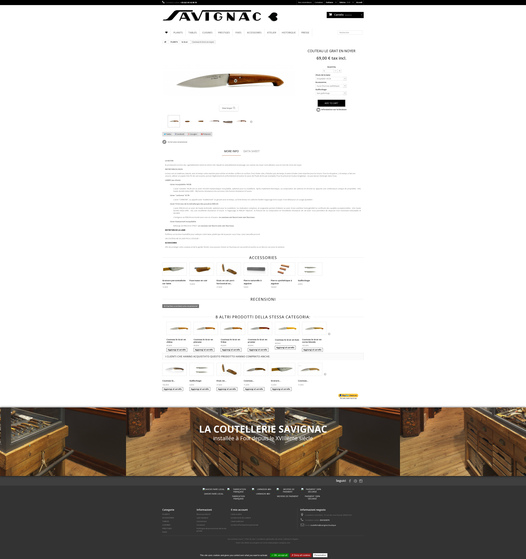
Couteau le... (168, 380)
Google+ (193, 134)
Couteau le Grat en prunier (257, 340)
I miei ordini (236, 514)
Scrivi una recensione (177, 142)
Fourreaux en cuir (198, 280)
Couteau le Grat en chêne (176, 340)
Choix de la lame (323, 75)
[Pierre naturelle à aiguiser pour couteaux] (256, 269)
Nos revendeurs (305, 2)
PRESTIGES (224, 32)
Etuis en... (221, 380)
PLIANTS (178, 32)
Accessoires (321, 82)
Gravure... (276, 380)
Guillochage (321, 89)
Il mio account (239, 509)
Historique (289, 32)
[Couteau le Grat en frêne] (233, 328)
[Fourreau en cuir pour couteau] (201, 269)
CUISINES (207, 32)
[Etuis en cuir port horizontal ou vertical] (229, 369)
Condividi (180, 134)
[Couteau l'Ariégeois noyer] (256, 369)
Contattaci (319, 2)
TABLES (192, 32)
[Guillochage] (310, 269)
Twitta (168, 134)
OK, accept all (280, 555)
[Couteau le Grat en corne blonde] (314, 328)
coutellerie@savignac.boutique (323, 525)
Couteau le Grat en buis (287, 339)
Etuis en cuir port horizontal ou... (225, 282)
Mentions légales (291, 539)
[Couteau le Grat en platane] (206, 328)
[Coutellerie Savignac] (220, 16)
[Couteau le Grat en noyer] (174, 121)
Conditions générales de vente (270, 539)
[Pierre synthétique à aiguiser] (283, 269)
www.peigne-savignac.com (279, 542)
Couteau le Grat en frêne (230, 340)
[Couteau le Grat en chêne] (178, 328)
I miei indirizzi (237, 521)
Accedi (359, 2)
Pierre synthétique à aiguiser (281, 282)
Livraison (201, 525)
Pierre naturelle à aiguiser (252, 282)
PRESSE (305, 32)
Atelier (271, 32)
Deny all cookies (301, 555)
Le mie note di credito (241, 518)
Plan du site (250, 539)
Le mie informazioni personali (244, 525)
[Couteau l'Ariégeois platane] (310, 369)
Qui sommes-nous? (236, 539)
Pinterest (207, 134)
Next (251, 121)
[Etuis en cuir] (229, 269)
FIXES (238, 32)
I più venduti (202, 518)
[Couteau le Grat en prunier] (260, 328)
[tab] (231, 151)
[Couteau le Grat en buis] (287, 328)
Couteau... (249, 380)
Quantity (331, 67)
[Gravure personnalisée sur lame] (174, 269)
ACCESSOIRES (254, 32)
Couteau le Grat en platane (203, 340)
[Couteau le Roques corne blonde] (174, 369)
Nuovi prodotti (204, 514)
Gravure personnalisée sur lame (174, 282)
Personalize (320, 555)
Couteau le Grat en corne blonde (311, 340)
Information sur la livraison (334, 109)
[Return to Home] (165, 42)
